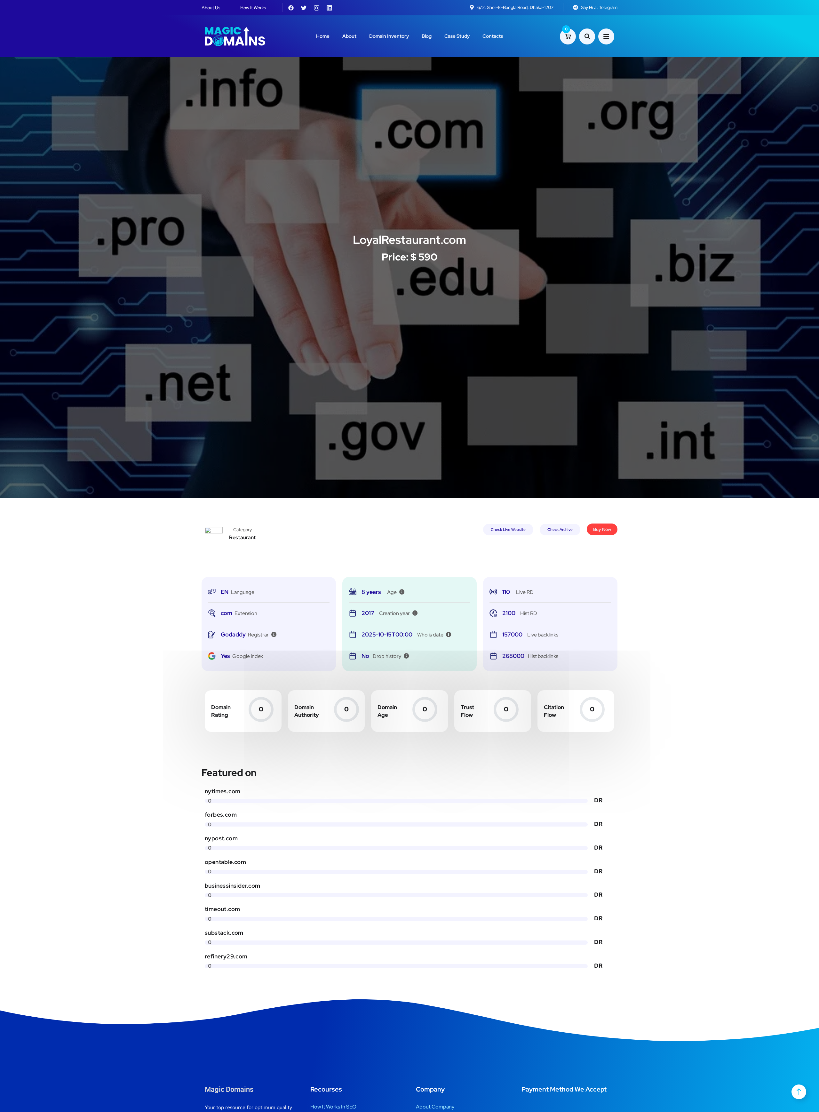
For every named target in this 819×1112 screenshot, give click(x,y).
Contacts (492, 36)
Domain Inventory (389, 36)
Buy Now (602, 529)
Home (323, 36)
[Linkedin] (329, 7)
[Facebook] (290, 7)
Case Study (457, 36)
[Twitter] (303, 7)
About (349, 36)
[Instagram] (316, 7)
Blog (427, 36)
